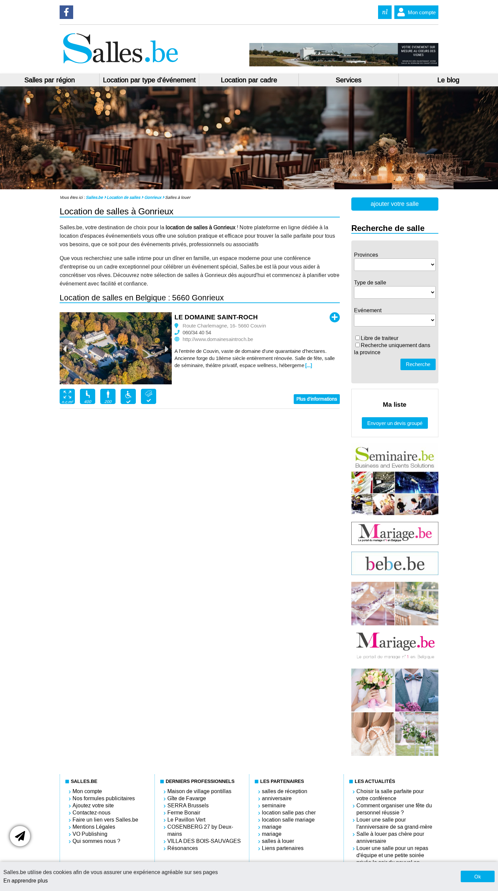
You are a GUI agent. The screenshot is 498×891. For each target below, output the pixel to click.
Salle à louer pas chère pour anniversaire (390, 837)
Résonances (182, 848)
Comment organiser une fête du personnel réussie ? (394, 809)
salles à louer (278, 841)
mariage (272, 826)
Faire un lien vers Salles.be (105, 819)
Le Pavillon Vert (186, 819)
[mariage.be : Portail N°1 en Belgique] (394, 543)
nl (385, 12)
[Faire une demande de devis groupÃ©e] (20, 836)
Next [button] (166, 349)
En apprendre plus (25, 880)
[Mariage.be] (394, 754)
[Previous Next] (116, 349)
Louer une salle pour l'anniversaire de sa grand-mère (394, 823)
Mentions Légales (93, 826)
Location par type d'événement (149, 80)
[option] (116, 348)
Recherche (418, 364)
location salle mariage (288, 819)
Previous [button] (65, 349)
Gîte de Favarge (186, 798)
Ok (477, 876)
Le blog (448, 80)
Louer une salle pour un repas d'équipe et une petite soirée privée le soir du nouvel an (392, 855)
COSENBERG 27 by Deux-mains (200, 830)
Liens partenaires (283, 848)
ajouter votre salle (395, 203)
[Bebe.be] (394, 573)
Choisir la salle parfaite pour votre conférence (390, 795)
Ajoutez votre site (93, 805)
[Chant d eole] (343, 64)
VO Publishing (89, 833)
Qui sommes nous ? (96, 841)
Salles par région (49, 80)
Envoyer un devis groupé (394, 423)
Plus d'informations (316, 399)
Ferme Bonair (183, 812)
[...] (308, 365)
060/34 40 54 (197, 332)
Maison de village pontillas (199, 791)
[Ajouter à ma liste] (335, 317)
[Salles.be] (120, 64)
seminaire (274, 805)
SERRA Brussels (188, 805)
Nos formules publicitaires (103, 798)
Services (348, 80)
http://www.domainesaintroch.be (218, 339)
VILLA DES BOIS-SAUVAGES (204, 841)
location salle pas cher (289, 812)
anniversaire (277, 798)
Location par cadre (249, 80)
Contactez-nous (91, 812)
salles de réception (284, 791)
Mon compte (422, 12)
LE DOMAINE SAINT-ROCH (216, 317)
